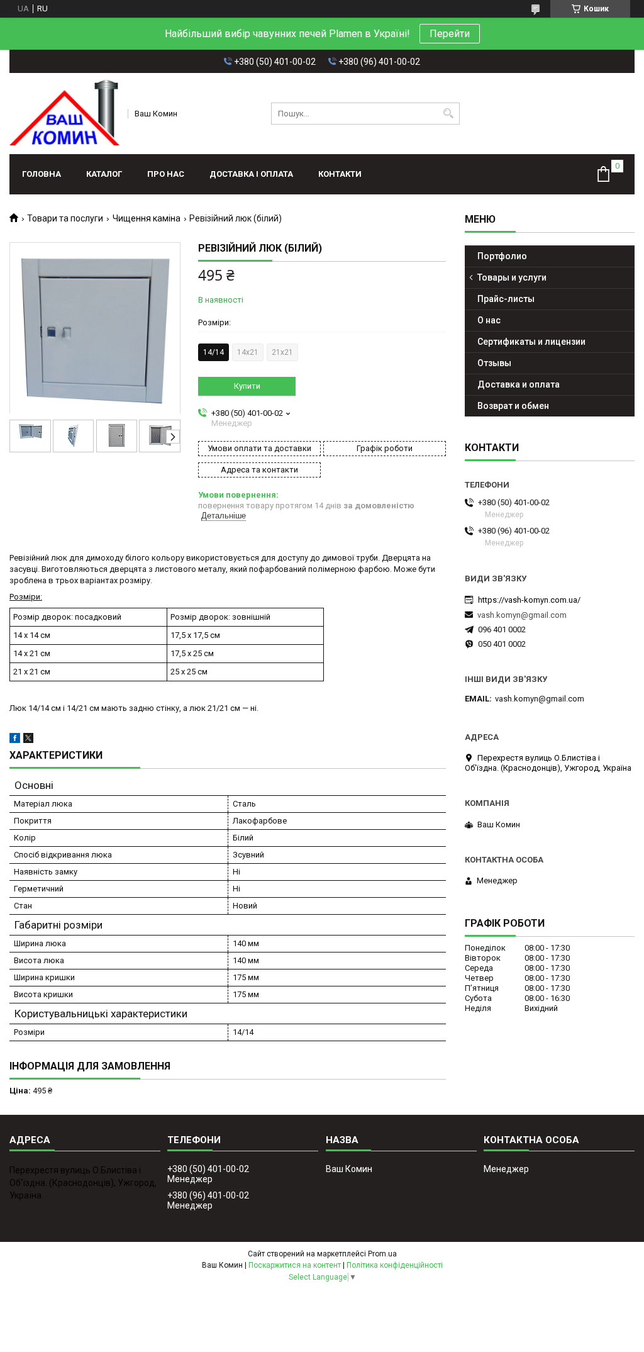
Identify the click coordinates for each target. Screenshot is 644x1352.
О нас (489, 320)
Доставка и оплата (518, 384)
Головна (41, 174)
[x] (28, 740)
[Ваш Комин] (64, 113)
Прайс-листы (506, 299)
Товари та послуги (65, 218)
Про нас (165, 174)
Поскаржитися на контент (294, 1265)
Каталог (104, 174)
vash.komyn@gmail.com (522, 615)
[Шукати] (449, 114)
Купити (247, 386)
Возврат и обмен (513, 406)
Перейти (450, 34)
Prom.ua (382, 1253)
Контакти (340, 174)
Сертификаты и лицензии (531, 342)
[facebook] (14, 740)
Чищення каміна (146, 218)
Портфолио (502, 256)
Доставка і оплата (251, 174)
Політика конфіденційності (395, 1265)
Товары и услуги (512, 277)
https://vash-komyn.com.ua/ (529, 600)
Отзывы (494, 363)
